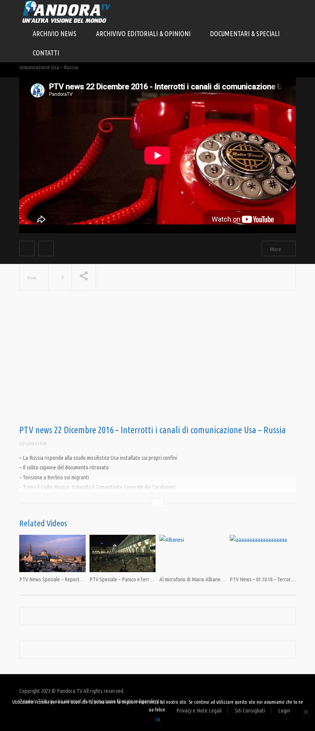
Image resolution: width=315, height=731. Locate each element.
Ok (157, 719)
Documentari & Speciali (245, 33)
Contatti (46, 53)
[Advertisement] (157, 363)
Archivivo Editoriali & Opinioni (144, 33)
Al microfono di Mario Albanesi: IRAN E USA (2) (208, 579)
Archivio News (55, 33)
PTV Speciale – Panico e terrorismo (127, 579)
